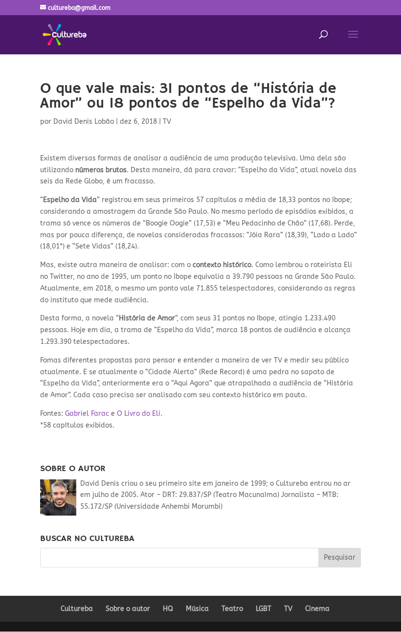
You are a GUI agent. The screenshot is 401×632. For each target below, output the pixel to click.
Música (197, 609)
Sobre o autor (128, 609)
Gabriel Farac (87, 413)
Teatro (232, 609)
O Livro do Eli (138, 413)
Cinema (317, 609)
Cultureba (77, 609)
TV (167, 121)
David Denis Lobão (83, 121)
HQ (168, 609)
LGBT (263, 609)
